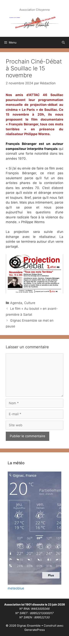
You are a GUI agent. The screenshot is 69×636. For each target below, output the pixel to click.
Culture (29, 303)
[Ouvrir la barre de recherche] (63, 42)
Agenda (16, 303)
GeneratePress (34, 630)
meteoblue (16, 588)
